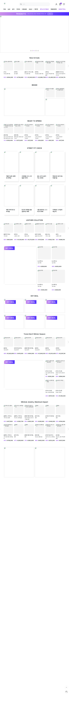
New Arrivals (34, 58)
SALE (30, 9)
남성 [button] (9, 9)
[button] (34, 34)
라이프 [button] (18, 9)
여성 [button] (4, 9)
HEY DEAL (34, 296)
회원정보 (56, 4)
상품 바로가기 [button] (8, 69)
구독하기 (50, 14)
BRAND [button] (24, 9)
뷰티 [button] (13, 9)
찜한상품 (63, 4)
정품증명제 (54, 9)
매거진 (36, 9)
